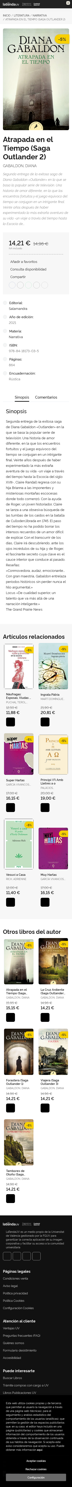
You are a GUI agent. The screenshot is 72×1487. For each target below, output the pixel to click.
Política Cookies (13, 1300)
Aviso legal (10, 1286)
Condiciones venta (15, 1278)
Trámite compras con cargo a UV (26, 1385)
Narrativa (40, 15)
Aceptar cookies (36, 1461)
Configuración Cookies (18, 1308)
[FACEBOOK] (7, 1256)
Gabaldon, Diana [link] (20, 165)
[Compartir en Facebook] (12, 285)
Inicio (7, 15)
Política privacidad (15, 1293)
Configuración (36, 1477)
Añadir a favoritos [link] (23, 261)
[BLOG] (36, 1256)
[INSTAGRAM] (17, 1256)
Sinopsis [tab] (22, 397)
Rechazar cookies (36, 1469)
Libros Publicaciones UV (19, 1392)
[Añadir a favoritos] (10, 722)
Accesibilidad (12, 1358)
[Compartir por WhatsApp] (28, 285)
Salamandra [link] (18, 308)
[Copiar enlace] (44, 285)
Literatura (21, 15)
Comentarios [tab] (46, 397)
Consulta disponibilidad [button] (28, 269)
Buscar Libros (12, 1378)
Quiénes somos (13, 1343)
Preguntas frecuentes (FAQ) (21, 1335)
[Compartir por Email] (36, 285)
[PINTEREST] (27, 1256)
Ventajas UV (11, 1328)
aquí (39, 1449)
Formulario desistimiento (20, 1350)
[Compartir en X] (20, 285)
